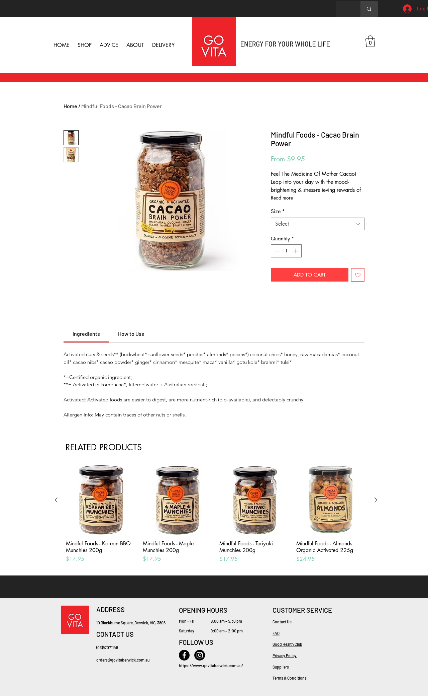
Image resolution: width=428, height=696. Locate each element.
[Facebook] (184, 655)
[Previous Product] (56, 500)
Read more (282, 198)
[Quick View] (101, 500)
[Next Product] (376, 500)
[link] (86, 333)
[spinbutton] (286, 251)
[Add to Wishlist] (358, 275)
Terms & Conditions (290, 678)
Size (278, 211)
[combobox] (317, 224)
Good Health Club (287, 644)
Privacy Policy (285, 655)
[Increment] (296, 251)
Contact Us (282, 621)
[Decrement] (276, 251)
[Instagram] (199, 655)
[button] (370, 41)
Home (70, 106)
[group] (216, 517)
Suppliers (281, 667)
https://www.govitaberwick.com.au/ (211, 665)
